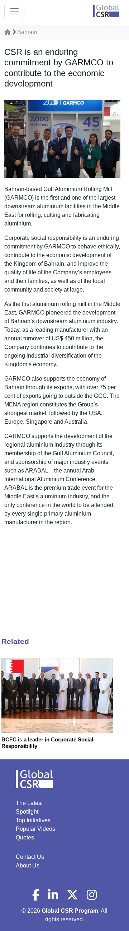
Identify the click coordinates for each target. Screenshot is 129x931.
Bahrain (27, 32)
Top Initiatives (33, 820)
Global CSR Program (70, 911)
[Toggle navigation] (14, 11)
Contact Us (30, 857)
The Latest (29, 803)
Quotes (25, 837)
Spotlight (27, 812)
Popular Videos (35, 829)
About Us (27, 865)
